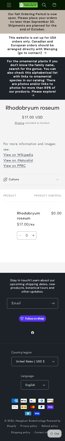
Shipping (19, 123)
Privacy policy (28, 426)
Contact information (46, 432)
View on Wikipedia (18, 154)
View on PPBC (14, 165)
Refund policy (50, 426)
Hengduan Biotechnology (31, 420)
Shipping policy (20, 432)
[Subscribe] (53, 303)
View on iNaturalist (18, 160)
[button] (9, 5)
